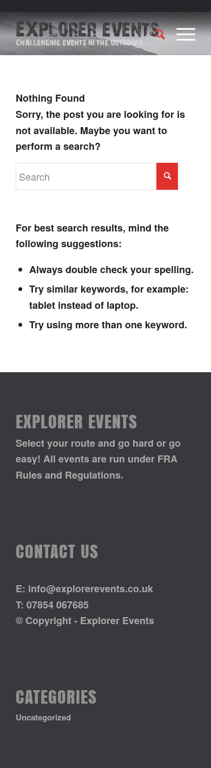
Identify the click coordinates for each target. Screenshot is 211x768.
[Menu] (180, 33)
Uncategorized (43, 717)
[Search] (155, 33)
